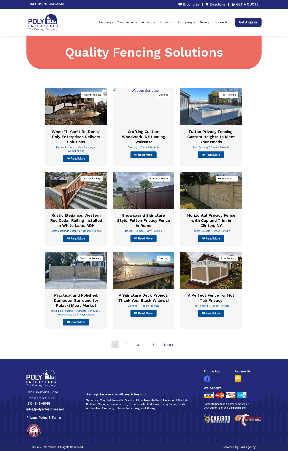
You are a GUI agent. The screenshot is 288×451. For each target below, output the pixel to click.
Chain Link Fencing (90, 258)
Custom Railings (91, 178)
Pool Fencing (228, 94)
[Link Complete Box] (76, 127)
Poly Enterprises (213, 403)
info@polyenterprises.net (45, 409)
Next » (169, 345)
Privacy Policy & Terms (43, 418)
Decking (163, 94)
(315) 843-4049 (38, 403)
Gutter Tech (216, 407)
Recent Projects (92, 94)
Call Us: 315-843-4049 (46, 4)
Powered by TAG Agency (239, 447)
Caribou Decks (237, 407)
